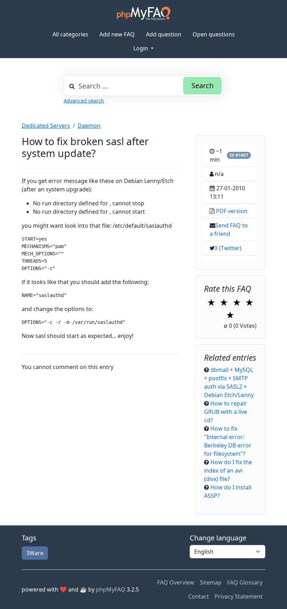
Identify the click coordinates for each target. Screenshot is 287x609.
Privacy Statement (238, 596)
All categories (70, 34)
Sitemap (211, 582)
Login (141, 48)
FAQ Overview (175, 582)
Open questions (213, 34)
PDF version (231, 211)
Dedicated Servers (46, 125)
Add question (163, 34)
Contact (198, 596)
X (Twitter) (228, 248)
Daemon (89, 125)
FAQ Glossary (244, 582)
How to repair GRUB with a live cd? (225, 411)
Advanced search (84, 100)
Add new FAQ (117, 34)
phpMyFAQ (110, 589)
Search (202, 85)
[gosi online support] (143, 14)
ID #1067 (239, 155)
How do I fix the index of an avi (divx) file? (228, 470)
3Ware (34, 553)
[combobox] (143, 85)
